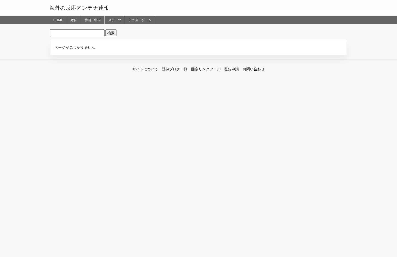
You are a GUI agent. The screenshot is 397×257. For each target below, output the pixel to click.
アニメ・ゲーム (140, 20)
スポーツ (114, 20)
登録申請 (231, 69)
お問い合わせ (254, 69)
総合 (74, 20)
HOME (58, 20)
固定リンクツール (206, 69)
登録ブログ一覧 (174, 69)
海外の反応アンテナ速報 (79, 7)
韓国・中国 (93, 20)
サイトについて (145, 69)
